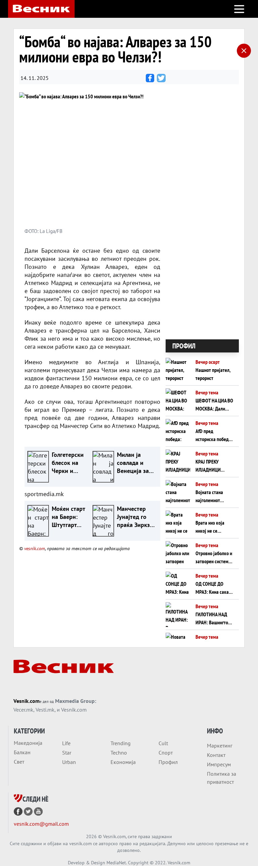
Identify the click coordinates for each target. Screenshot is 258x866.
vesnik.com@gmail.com (41, 823)
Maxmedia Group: (75, 700)
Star (66, 752)
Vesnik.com (26, 700)
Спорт (166, 752)
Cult (163, 743)
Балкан (22, 752)
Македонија (28, 742)
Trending (121, 743)
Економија (123, 762)
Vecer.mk (23, 709)
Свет (19, 761)
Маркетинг (219, 745)
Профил (168, 762)
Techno (119, 752)
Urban (69, 762)
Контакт (216, 755)
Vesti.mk (45, 709)
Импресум (219, 764)
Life (66, 743)
